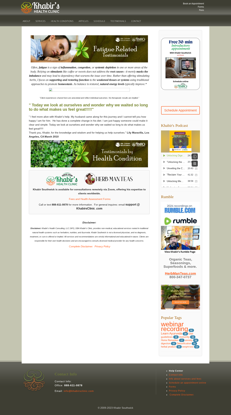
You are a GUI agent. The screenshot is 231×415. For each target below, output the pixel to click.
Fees (201, 10)
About (26, 21)
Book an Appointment (193, 3)
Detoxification (184, 343)
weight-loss (187, 347)
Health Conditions (62, 21)
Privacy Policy (102, 246)
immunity (184, 337)
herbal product (168, 347)
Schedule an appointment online (187, 383)
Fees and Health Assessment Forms (89, 199)
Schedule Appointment (180, 110)
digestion (165, 343)
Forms (201, 7)
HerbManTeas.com (180, 273)
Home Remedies (170, 340)
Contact (136, 21)
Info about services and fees (185, 379)
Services (41, 21)
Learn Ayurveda (171, 333)
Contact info (176, 375)
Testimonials (118, 21)
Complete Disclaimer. (80, 246)
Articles (83, 21)
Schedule (99, 21)
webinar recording (174, 326)
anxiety (189, 340)
